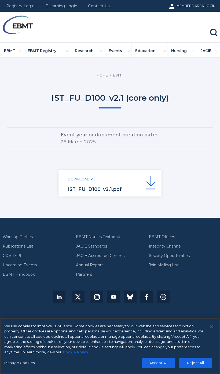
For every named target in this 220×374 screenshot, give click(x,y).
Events (115, 50)
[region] (110, 346)
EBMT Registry (42, 50)
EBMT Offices (162, 237)
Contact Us (98, 5)
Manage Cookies (19, 363)
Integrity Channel (165, 246)
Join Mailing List (164, 265)
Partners (84, 275)
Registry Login (20, 5)
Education (145, 50)
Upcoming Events (20, 265)
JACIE (206, 50)
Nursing (179, 50)
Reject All (195, 363)
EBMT (9, 50)
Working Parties (18, 237)
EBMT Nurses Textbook (98, 237)
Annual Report (89, 265)
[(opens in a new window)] (59, 297)
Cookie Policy (75, 352)
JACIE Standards (91, 246)
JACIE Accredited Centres (100, 256)
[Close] (211, 327)
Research (84, 50)
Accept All (158, 363)
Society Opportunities (169, 256)
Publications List (18, 246)
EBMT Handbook (19, 275)
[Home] (18, 25)
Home (102, 75)
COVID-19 (12, 256)
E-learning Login (61, 5)
